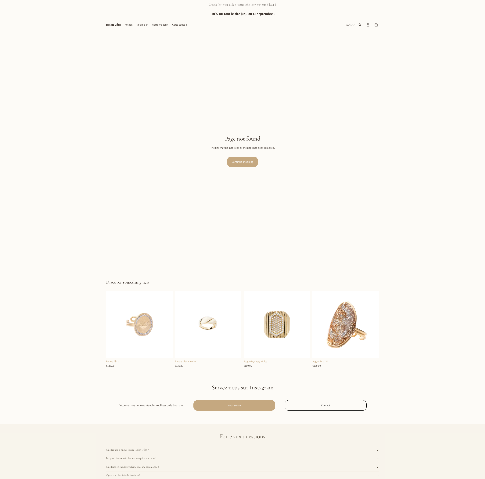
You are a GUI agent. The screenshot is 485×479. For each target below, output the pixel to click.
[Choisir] (235, 352)
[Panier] (376, 25)
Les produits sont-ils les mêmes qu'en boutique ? (131, 458)
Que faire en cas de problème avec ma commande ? (132, 466)
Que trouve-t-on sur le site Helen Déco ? (127, 449)
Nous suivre (234, 405)
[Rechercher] (360, 25)
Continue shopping (242, 161)
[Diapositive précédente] (111, 324)
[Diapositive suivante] (167, 324)
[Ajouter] (166, 352)
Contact (325, 405)
